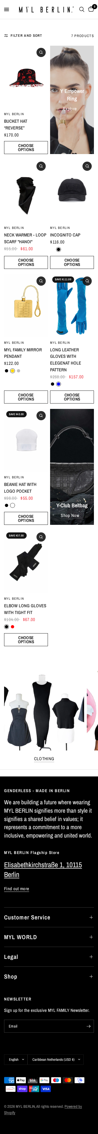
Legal (11, 957)
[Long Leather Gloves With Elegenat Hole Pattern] (72, 305)
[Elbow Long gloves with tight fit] (26, 561)
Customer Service (27, 917)
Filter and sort (26, 35)
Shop (10, 976)
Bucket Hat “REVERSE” (15, 124)
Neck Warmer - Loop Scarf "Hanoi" (25, 238)
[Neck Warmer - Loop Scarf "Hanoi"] (26, 190)
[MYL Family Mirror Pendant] (26, 305)
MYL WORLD (20, 937)
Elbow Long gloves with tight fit (25, 609)
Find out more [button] (16, 888)
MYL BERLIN (14, 114)
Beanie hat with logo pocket (20, 487)
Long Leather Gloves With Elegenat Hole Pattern (65, 360)
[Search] (81, 9)
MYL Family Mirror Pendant (23, 353)
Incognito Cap (65, 235)
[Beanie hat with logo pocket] (26, 440)
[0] (90, 9)
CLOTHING (44, 758)
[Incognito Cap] (72, 190)
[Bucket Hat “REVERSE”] (26, 77)
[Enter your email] (88, 1026)
